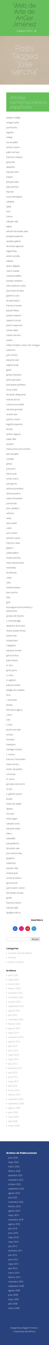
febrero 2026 (14, 988)
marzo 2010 (13, 1090)
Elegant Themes (29, 1327)
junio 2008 (13, 1112)
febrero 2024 (14, 1023)
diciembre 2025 (15, 992)
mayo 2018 (13, 1054)
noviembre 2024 (15, 1019)
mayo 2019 (13, 1032)
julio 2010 (12, 1072)
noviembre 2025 (15, 997)
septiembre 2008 (16, 1103)
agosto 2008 (14, 1108)
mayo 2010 (13, 1081)
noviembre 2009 (15, 1099)
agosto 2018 (14, 1041)
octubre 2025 (14, 1001)
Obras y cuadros (16, 961)
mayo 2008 (13, 1116)
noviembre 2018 (15, 1037)
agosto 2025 (14, 1010)
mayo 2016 (13, 1059)
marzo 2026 (13, 984)
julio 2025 (12, 1015)
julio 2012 (12, 1063)
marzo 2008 (13, 1125)
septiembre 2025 (16, 1006)
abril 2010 (12, 1085)
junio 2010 (13, 1077)
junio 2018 (13, 1050)
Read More (37, 920)
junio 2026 (13, 975)
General (12, 957)
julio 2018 (12, 1046)
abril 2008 (12, 1121)
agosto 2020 (14, 1028)
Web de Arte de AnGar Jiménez (24, 14)
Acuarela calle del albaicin (20, 953)
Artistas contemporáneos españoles (28, 102)
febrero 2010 (14, 1094)
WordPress (30, 1331)
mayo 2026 (13, 979)
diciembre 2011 (15, 1068)
